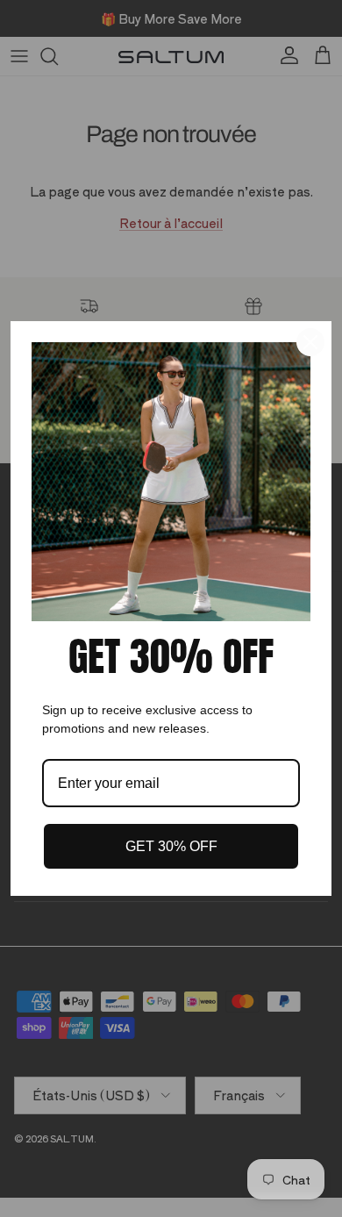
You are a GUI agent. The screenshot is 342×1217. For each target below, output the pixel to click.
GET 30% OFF (171, 846)
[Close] (310, 342)
